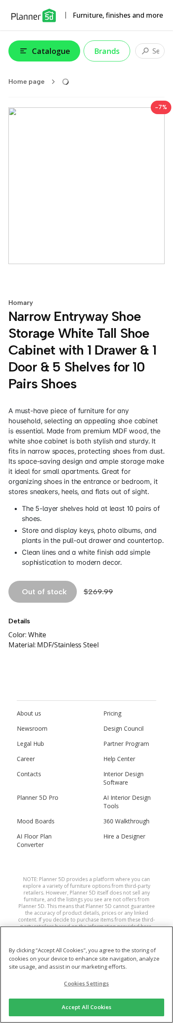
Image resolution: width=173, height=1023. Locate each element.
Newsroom (32, 728)
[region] (86, 974)
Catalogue (51, 51)
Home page (26, 81)
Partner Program (126, 744)
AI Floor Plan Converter (34, 840)
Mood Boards (36, 821)
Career (26, 759)
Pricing (112, 713)
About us (29, 713)
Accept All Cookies (86, 1007)
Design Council (123, 728)
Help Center (119, 759)
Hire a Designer (124, 836)
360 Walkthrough (126, 821)
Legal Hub (30, 744)
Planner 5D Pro (37, 797)
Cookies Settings (86, 983)
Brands (107, 51)
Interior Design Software (123, 778)
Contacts (29, 774)
